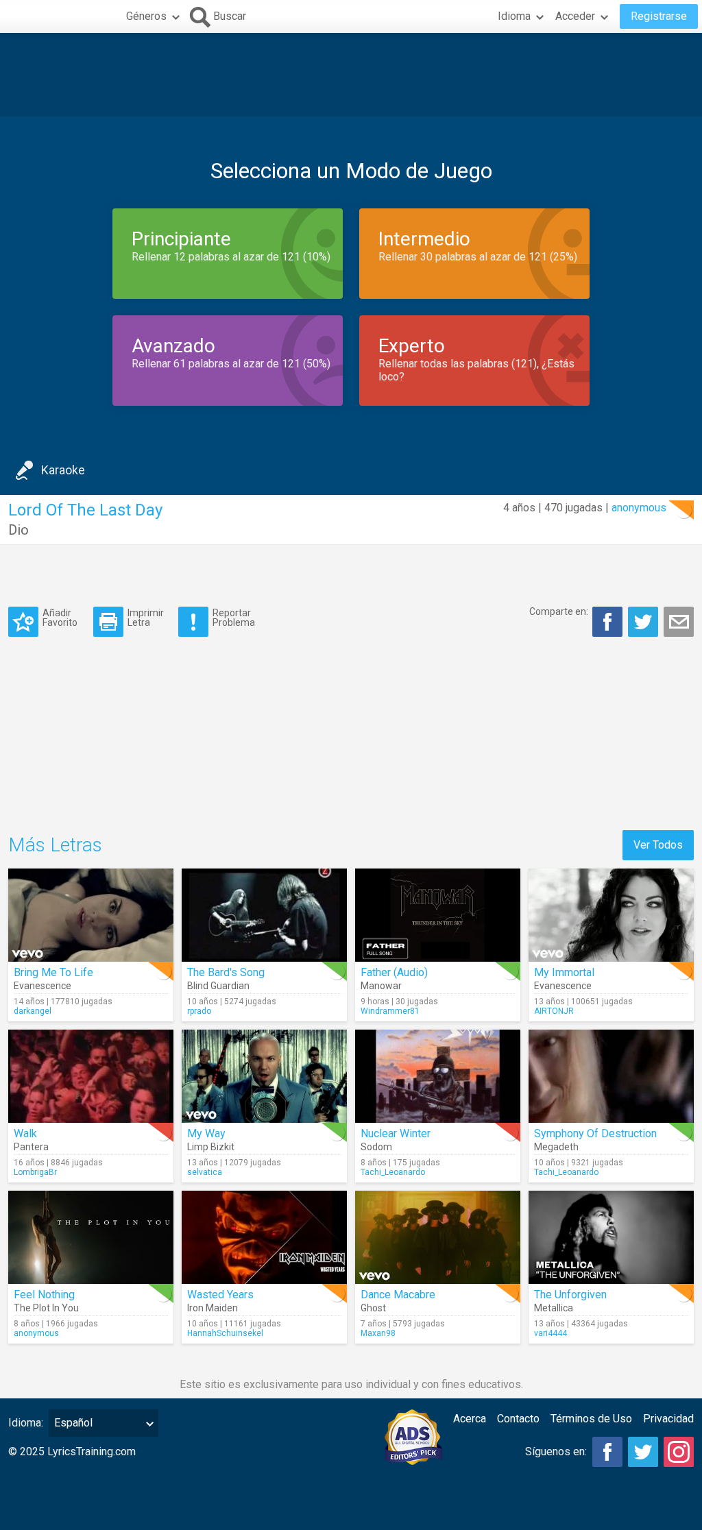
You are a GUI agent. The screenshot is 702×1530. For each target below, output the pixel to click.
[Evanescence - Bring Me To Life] (90, 915)
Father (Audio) (394, 972)
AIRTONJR (554, 1011)
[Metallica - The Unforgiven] (611, 1237)
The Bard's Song (226, 972)
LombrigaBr (35, 1172)
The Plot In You (46, 1307)
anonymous (639, 507)
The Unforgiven (570, 1294)
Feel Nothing (44, 1294)
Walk (25, 1133)
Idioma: (25, 1422)
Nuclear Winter (396, 1133)
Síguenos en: (556, 1451)
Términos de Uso (591, 1418)
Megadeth (556, 1146)
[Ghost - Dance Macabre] (437, 1237)
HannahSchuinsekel (225, 1333)
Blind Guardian (218, 985)
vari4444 (550, 1333)
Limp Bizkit (210, 1146)
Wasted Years (220, 1294)
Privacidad (668, 1418)
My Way (206, 1133)
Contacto (518, 1418)
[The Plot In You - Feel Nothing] (90, 1237)
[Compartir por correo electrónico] (679, 622)
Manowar (381, 985)
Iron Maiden (212, 1307)
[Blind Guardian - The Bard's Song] (264, 915)
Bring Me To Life (53, 972)
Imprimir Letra (146, 617)
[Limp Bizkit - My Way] (264, 1076)
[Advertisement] (351, 75)
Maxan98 (378, 1333)
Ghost (373, 1307)
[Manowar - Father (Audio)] (437, 915)
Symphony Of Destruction (595, 1133)
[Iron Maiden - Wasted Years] (264, 1237)
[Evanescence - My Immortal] (611, 915)
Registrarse (659, 16)
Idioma (514, 16)
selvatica (204, 1172)
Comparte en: (558, 611)
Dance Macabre (398, 1294)
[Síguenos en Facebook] (607, 1452)
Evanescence (42, 985)
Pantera (31, 1146)
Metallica (553, 1307)
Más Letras (55, 845)
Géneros (146, 16)
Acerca (469, 1418)
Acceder (575, 16)
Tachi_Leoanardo (393, 1172)
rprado (199, 1011)
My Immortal (564, 972)
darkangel (32, 1011)
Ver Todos (658, 844)
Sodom (376, 1146)
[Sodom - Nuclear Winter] (437, 1076)
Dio (18, 530)
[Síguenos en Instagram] (679, 1452)
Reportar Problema (234, 617)
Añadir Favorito (60, 617)
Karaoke (63, 470)
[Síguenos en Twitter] (643, 1452)
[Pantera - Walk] (90, 1076)
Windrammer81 (390, 1011)
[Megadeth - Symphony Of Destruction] (611, 1076)
